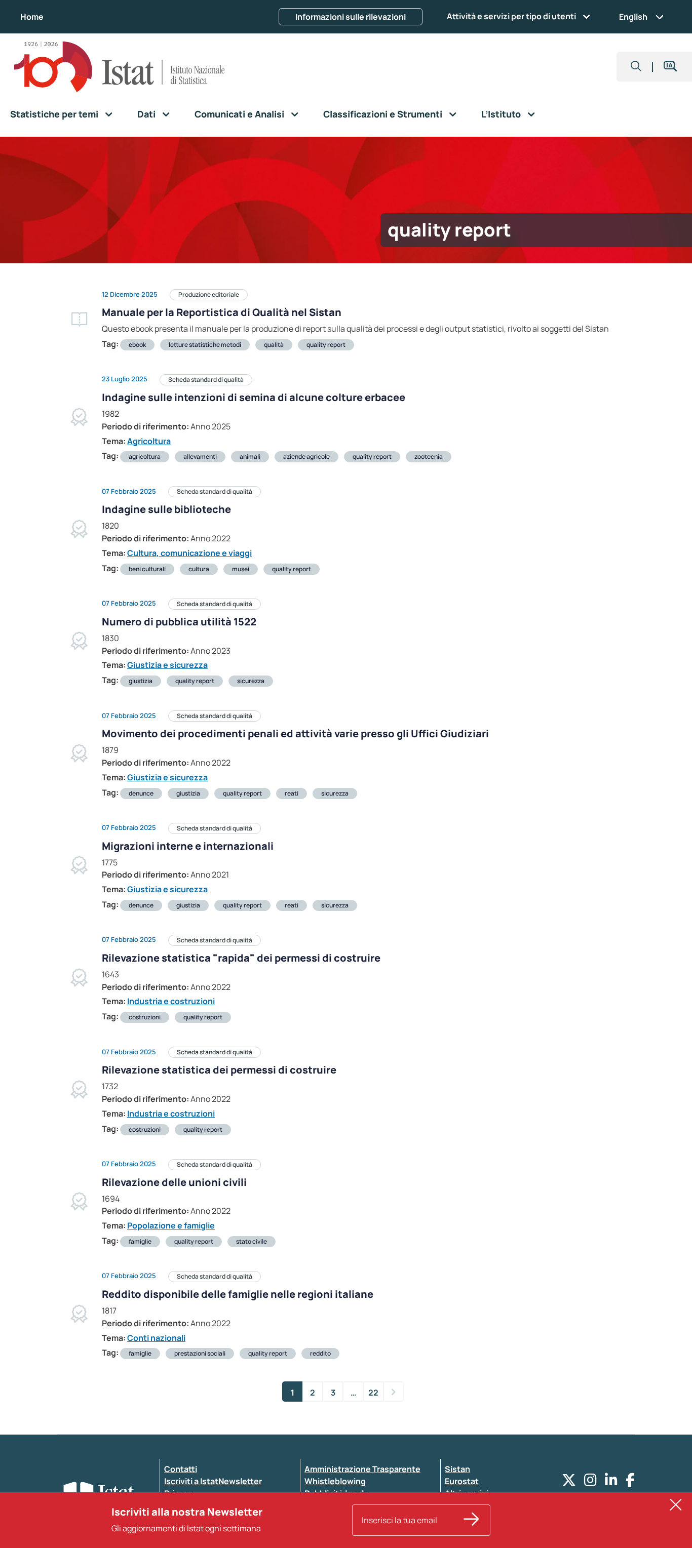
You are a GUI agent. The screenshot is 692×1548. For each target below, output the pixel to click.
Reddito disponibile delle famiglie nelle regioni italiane (237, 1294)
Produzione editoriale (208, 294)
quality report (325, 344)
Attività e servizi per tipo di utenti (511, 16)
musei (240, 569)
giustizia (140, 681)
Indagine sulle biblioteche (166, 509)
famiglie (140, 1241)
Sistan (457, 1469)
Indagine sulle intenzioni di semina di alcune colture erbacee (253, 397)
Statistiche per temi (54, 114)
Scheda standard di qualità (206, 379)
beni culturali (147, 569)
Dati (146, 114)
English (633, 16)
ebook (137, 344)
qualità (274, 344)
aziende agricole (306, 456)
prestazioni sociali (199, 1353)
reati (291, 793)
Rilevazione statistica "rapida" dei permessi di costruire (241, 958)
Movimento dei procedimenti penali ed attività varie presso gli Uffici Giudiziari (295, 733)
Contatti (180, 1469)
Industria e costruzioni (171, 1001)
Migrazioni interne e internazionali (188, 846)
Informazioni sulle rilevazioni (350, 16)
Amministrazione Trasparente (362, 1469)
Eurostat (462, 1481)
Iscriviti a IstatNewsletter (213, 1481)
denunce (141, 793)
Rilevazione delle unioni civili (174, 1182)
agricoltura (145, 456)
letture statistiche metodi (205, 344)
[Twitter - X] (569, 1482)
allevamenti (200, 456)
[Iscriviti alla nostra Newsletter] (472, 1520)
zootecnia (428, 456)
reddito (320, 1353)
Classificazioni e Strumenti (382, 114)
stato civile (251, 1241)
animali (250, 456)
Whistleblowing (335, 1481)
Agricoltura (149, 441)
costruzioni (145, 1017)
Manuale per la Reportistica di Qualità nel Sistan (221, 312)
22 (373, 1392)
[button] (636, 66)
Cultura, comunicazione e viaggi (189, 553)
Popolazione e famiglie (171, 1225)
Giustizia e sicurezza (167, 664)
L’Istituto (501, 114)
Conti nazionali (156, 1337)
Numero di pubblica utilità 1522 (179, 621)
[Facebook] (630, 1482)
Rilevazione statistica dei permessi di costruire (219, 1070)
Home (32, 16)
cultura (198, 569)
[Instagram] (590, 1482)
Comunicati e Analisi (239, 114)
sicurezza (250, 681)
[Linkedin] (611, 1482)
